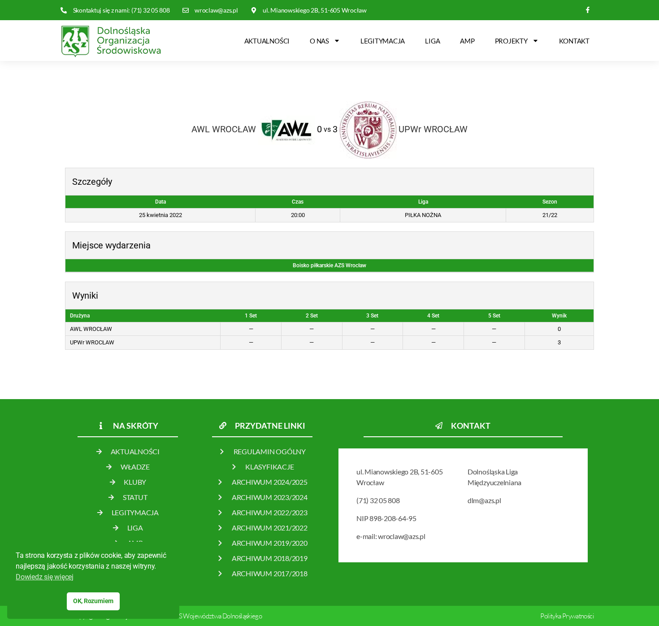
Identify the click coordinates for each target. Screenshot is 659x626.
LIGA (432, 41)
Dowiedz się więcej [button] (45, 577)
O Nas (319, 41)
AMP (467, 41)
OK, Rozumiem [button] (93, 601)
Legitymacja (382, 41)
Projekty (511, 41)
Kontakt (574, 41)
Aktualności (267, 41)
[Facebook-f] (588, 10)
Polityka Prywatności (567, 616)
